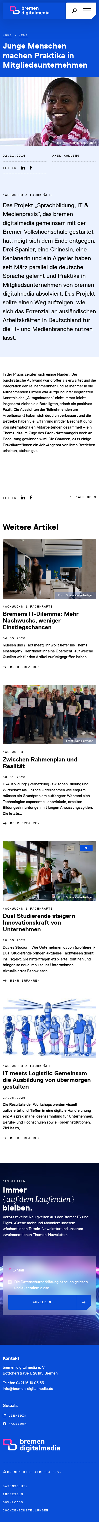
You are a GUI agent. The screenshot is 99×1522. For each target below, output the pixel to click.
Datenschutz (15, 1486)
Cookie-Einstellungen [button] (25, 1510)
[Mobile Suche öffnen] (74, 11)
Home (7, 35)
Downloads (13, 1502)
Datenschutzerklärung (39, 1282)
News (23, 35)
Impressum (13, 1494)
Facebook (16, 1423)
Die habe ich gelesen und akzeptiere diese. (51, 1285)
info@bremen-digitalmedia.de (28, 1388)
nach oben (84, 497)
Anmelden (42, 1302)
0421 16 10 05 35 (30, 1383)
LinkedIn (16, 1415)
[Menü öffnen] (86, 11)
